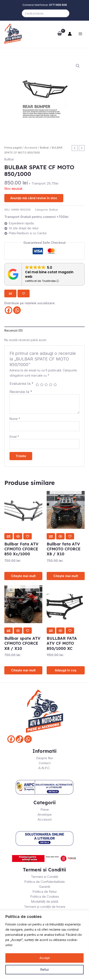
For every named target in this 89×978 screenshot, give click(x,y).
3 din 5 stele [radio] (46, 385)
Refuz (44, 969)
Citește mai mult (23, 576)
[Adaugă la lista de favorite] (23, 293)
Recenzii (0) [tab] (13, 330)
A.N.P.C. (44, 768)
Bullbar (44, 147)
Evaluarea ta (21, 383)
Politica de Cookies (44, 896)
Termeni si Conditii (44, 877)
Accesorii (30, 147)
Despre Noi (44, 758)
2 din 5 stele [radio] (42, 385)
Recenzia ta (21, 392)
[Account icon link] (70, 34)
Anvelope (45, 814)
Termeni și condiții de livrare (44, 907)
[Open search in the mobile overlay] (44, 13)
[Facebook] (8, 310)
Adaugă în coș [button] (65, 670)
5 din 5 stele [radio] (55, 385)
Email (14, 436)
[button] (78, 66)
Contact (45, 763)
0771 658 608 (58, 4)
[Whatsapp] (17, 310)
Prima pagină (13, 147)
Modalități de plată (44, 901)
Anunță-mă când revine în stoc (33, 198)
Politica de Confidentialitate (44, 882)
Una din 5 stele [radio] (37, 385)
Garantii (44, 887)
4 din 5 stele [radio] (50, 385)
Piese (44, 809)
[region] (44, 944)
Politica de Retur (44, 892)
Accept (45, 958)
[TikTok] (19, 739)
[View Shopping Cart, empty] (60, 33)
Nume (15, 419)
